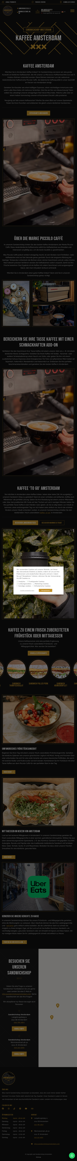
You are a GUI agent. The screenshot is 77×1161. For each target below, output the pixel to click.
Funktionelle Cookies (36, 581)
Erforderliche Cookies (43, 586)
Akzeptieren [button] (45, 590)
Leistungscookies (25, 584)
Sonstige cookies (25, 586)
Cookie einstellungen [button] (27, 590)
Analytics (22, 581)
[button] (72, 1156)
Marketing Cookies (42, 584)
